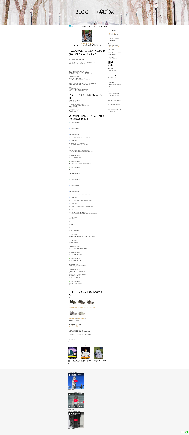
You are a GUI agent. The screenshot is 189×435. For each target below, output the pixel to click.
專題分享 (95, 26)
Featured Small (84, 43)
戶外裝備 (89, 43)
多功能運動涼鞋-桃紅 (72, 318)
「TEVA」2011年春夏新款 (73, 325)
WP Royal (71, 433)
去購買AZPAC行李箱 (71, 428)
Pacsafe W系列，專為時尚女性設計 (114, 97)
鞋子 (92, 43)
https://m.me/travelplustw (112, 71)
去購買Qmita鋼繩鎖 (71, 389)
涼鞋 (74, 339)
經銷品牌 (89, 26)
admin (71, 341)
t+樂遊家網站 (83, 26)
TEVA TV (78, 68)
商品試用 (100, 26)
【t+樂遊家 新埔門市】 (111, 33)
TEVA (69, 339)
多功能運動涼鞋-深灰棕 (91, 307)
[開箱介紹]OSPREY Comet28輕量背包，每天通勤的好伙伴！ (74, 362)
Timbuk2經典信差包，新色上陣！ (113, 95)
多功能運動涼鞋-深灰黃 (73, 307)
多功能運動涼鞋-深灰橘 (82, 307)
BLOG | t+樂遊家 (94, 11)
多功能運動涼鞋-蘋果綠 (81, 318)
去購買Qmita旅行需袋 (71, 409)
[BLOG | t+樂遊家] (71, 26)
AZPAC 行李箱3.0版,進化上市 (112, 77)
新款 (72, 339)
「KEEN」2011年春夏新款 (73, 326)
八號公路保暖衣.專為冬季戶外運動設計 (114, 93)
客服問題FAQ (105, 26)
